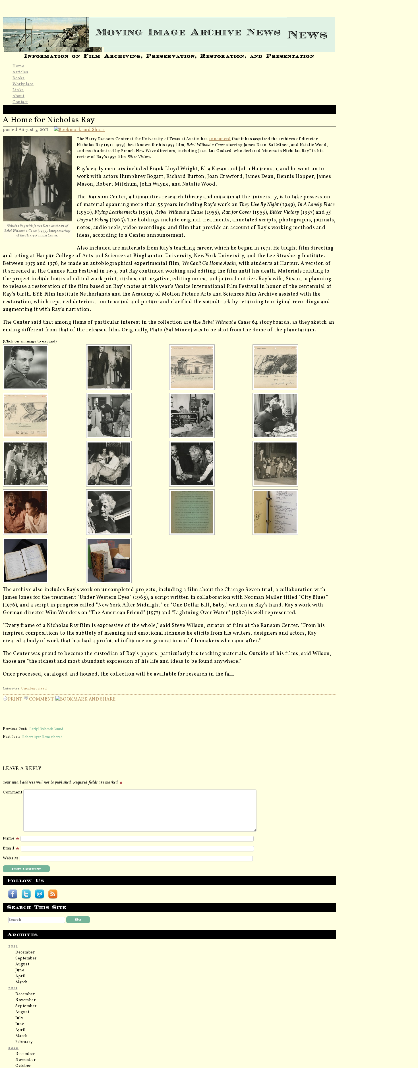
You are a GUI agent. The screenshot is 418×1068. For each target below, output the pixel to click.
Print (15, 698)
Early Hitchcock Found (46, 729)
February (24, 1042)
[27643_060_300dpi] (292, 367)
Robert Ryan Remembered (42, 737)
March (21, 982)
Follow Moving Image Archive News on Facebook (12, 894)
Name (9, 838)
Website (11, 858)
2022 (13, 946)
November (25, 1000)
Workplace (23, 84)
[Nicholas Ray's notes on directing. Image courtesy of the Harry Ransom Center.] (209, 512)
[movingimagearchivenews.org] (169, 32)
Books (19, 78)
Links (18, 90)
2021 (12, 988)
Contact (20, 102)
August (22, 964)
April (20, 976)
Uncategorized (34, 688)
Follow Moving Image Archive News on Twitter (26, 894)
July (19, 1018)
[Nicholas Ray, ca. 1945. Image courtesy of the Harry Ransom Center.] (43, 367)
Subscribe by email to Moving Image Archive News (39, 894)
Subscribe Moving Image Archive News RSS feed (52, 894)
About (18, 96)
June (19, 970)
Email (9, 848)
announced (220, 139)
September (26, 958)
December (25, 952)
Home (18, 66)
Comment (41, 698)
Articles (20, 72)
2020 (13, 1048)
